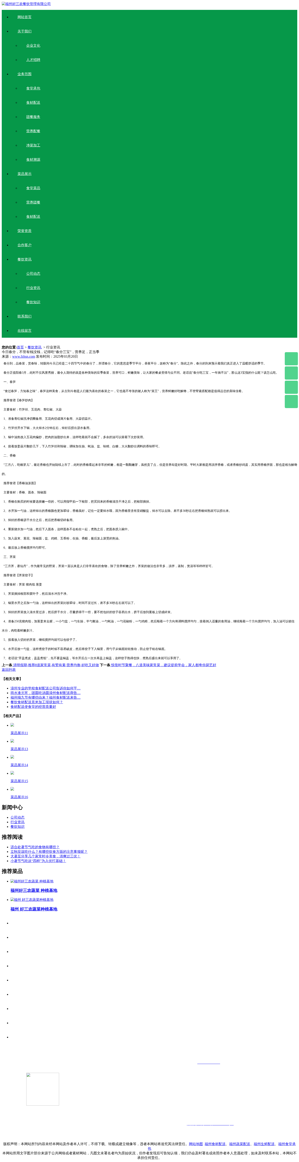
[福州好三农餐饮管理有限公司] (26, 4)
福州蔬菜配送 (239, 1144)
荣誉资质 (25, 231)
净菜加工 (33, 145)
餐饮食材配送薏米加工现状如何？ (37, 702)
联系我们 (25, 316)
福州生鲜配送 (264, 1144)
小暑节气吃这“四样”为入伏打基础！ (38, 861)
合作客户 (25, 245)
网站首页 (25, 17)
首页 (20, 347)
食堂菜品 (33, 188)
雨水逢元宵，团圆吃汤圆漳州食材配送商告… (46, 693)
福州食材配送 (215, 1144)
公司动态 (33, 273)
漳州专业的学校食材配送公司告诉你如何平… (46, 688)
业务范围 (25, 74)
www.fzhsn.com (23, 356)
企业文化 (33, 45)
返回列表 (9, 669)
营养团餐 (33, 202)
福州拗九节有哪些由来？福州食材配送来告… (46, 697)
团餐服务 (33, 117)
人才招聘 (33, 60)
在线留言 (25, 330)
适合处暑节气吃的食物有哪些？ (35, 847)
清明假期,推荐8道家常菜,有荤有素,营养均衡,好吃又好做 (55, 665)
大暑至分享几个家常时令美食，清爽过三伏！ (46, 856)
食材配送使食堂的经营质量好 (33, 707)
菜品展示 (25, 174)
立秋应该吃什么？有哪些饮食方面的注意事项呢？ (49, 851)
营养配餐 (33, 131)
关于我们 (25, 31)
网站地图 (196, 1144)
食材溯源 (33, 159)
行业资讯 (33, 288)
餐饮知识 (33, 302)
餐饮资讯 (25, 259)
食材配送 (33, 102)
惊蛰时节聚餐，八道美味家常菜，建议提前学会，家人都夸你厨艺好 (163, 665)
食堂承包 (33, 88)
